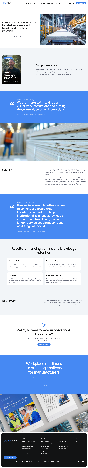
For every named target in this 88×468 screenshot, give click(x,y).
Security (38, 461)
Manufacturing (62, 443)
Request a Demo (81, 3)
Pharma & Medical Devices (64, 446)
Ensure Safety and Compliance (27, 446)
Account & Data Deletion (55, 461)
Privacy (34, 461)
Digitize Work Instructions (26, 453)
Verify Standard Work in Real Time (28, 443)
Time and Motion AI (45, 448)
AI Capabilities (44, 451)
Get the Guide (44, 385)
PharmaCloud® (44, 453)
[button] (28, 3)
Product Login (77, 443)
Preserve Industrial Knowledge (27, 451)
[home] (8, 3)
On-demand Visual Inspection (47, 443)
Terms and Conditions (45, 461)
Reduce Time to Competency (27, 455)
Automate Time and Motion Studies (28, 441)
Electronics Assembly (63, 448)
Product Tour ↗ (71, 3)
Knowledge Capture (45, 441)
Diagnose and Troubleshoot (27, 448)
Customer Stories (62, 441)
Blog (76, 441)
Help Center (10, 460)
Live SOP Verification (45, 446)
